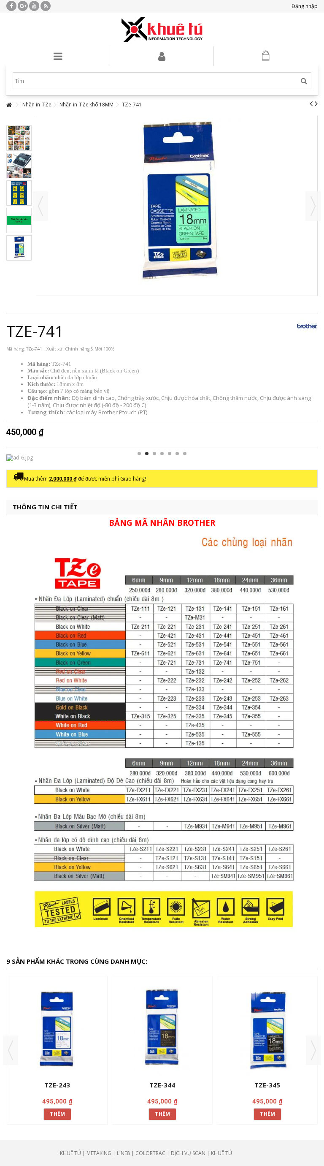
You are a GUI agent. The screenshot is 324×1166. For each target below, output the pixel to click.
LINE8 (123, 1153)
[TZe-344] (162, 1029)
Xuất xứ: (55, 349)
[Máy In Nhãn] (162, 29)
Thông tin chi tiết (45, 507)
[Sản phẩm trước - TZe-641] (311, 103)
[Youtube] (34, 6)
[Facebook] (11, 6)
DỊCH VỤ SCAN (188, 1153)
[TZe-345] (267, 1029)
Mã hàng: (15, 349)
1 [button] (139, 453)
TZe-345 (267, 1085)
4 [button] (162, 453)
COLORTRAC (150, 1153)
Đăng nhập (304, 6)
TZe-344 (162, 1085)
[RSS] (45, 6)
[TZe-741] (19, 138)
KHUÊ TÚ (70, 1153)
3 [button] (154, 453)
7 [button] (184, 453)
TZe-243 (57, 1085)
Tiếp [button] (313, 206)
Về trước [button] (40, 206)
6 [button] (177, 453)
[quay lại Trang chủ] (8, 105)
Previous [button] (10, 1050)
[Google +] (23, 6)
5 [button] (169, 453)
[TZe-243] (57, 1029)
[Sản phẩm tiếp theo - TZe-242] (316, 103)
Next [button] (313, 1050)
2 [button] (146, 453)
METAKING (98, 1153)
